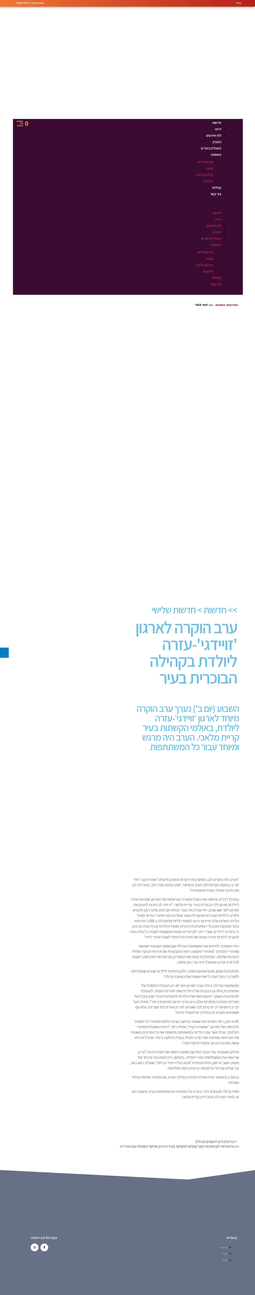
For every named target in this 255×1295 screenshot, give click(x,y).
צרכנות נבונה (204, 174)
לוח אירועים (213, 135)
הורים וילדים (205, 162)
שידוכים (208, 181)
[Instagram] (34, 1247)
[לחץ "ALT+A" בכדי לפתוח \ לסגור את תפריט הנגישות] (4, 653)
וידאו (218, 129)
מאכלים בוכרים (211, 148)
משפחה (216, 154)
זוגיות (209, 168)
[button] (133, 207)
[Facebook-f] (44, 1247)
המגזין (217, 141)
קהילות (216, 187)
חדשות (216, 122)
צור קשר (215, 194)
